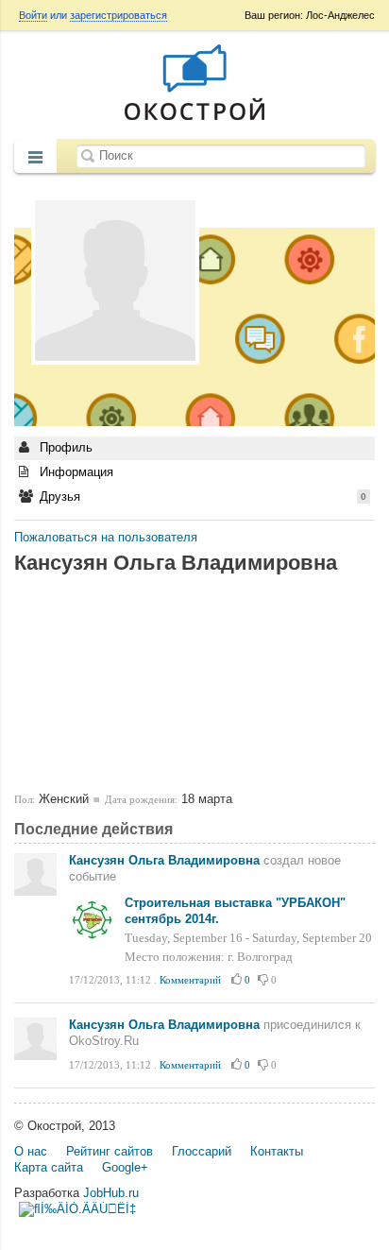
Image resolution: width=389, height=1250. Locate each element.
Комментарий (190, 979)
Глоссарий (201, 1151)
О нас (30, 1151)
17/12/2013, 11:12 (110, 979)
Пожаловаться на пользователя (105, 537)
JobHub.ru (111, 1193)
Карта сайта (48, 1167)
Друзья (201, 496)
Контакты (276, 1151)
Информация (74, 472)
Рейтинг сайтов (109, 1151)
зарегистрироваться (118, 15)
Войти (33, 15)
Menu (35, 158)
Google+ (125, 1167)
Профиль (64, 447)
